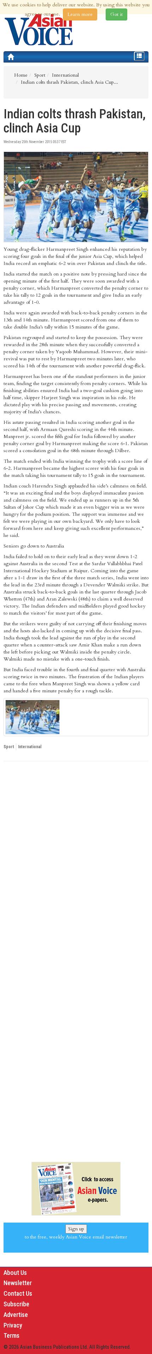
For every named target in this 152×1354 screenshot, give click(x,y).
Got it (116, 14)
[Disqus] (76, 863)
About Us (15, 1272)
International (29, 746)
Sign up (76, 1228)
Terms (11, 1335)
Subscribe (16, 1304)
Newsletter (18, 1283)
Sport (9, 746)
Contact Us (18, 1293)
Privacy (13, 1325)
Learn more (80, 14)
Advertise (16, 1314)
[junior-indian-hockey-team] (76, 717)
